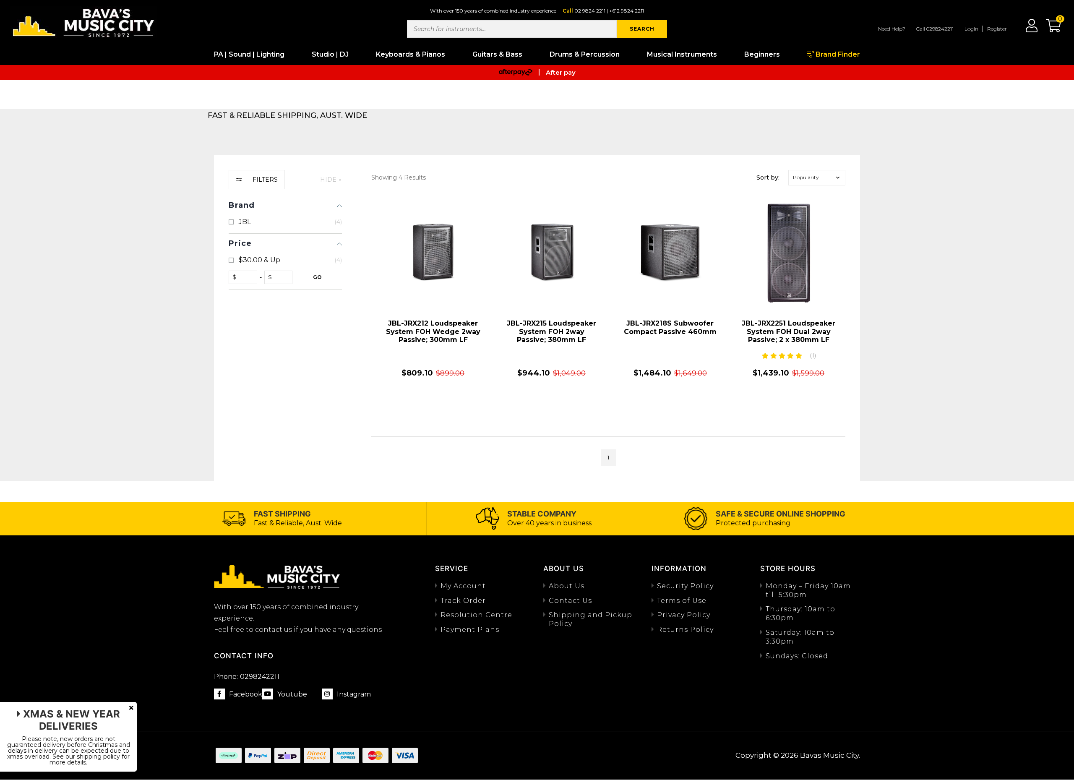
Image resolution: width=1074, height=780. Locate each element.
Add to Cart (433, 406)
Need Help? (891, 29)
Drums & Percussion (585, 54)
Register (997, 29)
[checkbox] (285, 222)
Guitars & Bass (497, 54)
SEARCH (642, 29)
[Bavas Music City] (83, 22)
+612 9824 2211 (626, 11)
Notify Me (789, 406)
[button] (1049, 28)
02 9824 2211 (589, 11)
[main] (608, 331)
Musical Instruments (682, 54)
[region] (285, 318)
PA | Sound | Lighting (249, 54)
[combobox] (512, 29)
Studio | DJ (330, 54)
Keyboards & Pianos (410, 54)
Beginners (762, 54)
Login (971, 29)
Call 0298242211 (935, 29)
